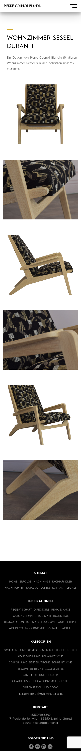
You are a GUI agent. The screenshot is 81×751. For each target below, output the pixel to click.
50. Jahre (53, 628)
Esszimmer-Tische (30, 669)
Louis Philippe (67, 622)
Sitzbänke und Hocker (40, 675)
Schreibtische (62, 662)
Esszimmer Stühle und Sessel (41, 693)
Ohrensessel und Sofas (41, 687)
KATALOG (32, 587)
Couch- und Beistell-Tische (29, 662)
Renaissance (60, 609)
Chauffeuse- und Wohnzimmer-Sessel (40, 681)
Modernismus (35, 628)
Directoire (41, 609)
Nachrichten (14, 587)
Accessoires (54, 669)
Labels (45, 587)
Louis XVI (48, 622)
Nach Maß (41, 581)
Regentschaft (21, 609)
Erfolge (25, 581)
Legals (71, 587)
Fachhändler (62, 581)
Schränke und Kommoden (24, 650)
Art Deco (16, 628)
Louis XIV (32, 622)
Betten (72, 650)
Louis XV (18, 616)
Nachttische (55, 650)
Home (13, 581)
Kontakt (58, 587)
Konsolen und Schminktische (40, 656)
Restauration (14, 622)
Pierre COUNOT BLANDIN (22, 6)
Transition (61, 616)
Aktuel (67, 628)
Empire (31, 616)
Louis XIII (44, 616)
